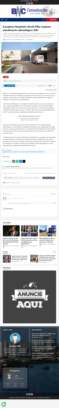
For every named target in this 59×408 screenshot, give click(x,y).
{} (27, 203)
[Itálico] (11, 203)
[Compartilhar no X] (24, 161)
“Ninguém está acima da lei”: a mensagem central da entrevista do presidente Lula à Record (34, 259)
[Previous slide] (53, 252)
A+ (53, 85)
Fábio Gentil (12, 182)
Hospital (17, 182)
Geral (6, 77)
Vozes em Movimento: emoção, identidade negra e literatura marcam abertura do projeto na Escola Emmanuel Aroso (7, 259)
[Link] (25, 203)
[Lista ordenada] (17, 203)
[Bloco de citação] (21, 203)
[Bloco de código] (23, 203)
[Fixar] (15, 203)
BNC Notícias (8, 39)
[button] (2, 19)
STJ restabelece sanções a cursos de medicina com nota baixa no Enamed (47, 240)
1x (16, 85)
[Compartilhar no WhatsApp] (17, 161)
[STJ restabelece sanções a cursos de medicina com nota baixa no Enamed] (47, 230)
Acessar (54, 194)
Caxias (7, 182)
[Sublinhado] (13, 203)
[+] (29, 203)
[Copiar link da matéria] (13, 161)
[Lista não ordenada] (19, 203)
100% (50, 85)
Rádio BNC (53, 20)
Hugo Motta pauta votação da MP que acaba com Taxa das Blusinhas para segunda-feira (29, 241)
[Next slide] (55, 252)
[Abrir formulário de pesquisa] (43, 19)
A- (46, 85)
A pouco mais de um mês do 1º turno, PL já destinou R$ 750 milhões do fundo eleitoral (24, 152)
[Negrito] (9, 203)
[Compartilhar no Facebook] (20, 161)
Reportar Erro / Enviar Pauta (48, 177)
